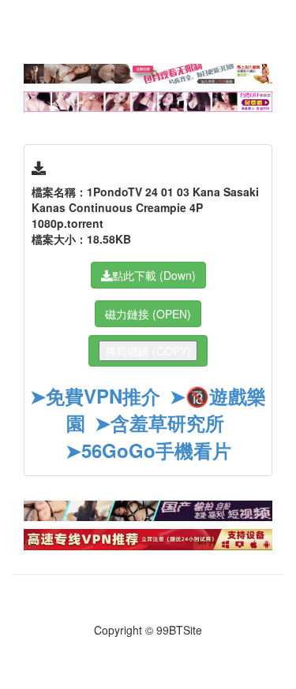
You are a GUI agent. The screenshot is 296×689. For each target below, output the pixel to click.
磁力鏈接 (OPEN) (148, 314)
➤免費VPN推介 (95, 395)
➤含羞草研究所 (159, 422)
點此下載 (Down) (154, 275)
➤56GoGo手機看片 (148, 450)
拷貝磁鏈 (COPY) (148, 351)
